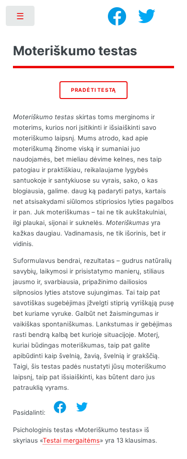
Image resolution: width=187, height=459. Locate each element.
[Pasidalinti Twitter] (82, 407)
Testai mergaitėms (71, 440)
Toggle (21, 18)
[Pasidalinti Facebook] (60, 407)
